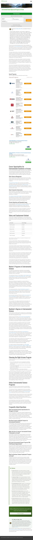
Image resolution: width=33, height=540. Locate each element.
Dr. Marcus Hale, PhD (18, 28)
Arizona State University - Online (19, 98)
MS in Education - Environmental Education (19, 124)
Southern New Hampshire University (18, 80)
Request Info (28, 83)
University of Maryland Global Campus (19, 133)
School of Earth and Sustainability (24, 316)
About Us (14, 537)
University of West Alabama (19, 104)
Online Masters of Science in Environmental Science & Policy (20, 153)
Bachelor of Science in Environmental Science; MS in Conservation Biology (19, 106)
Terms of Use (21, 537)
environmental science (18, 46)
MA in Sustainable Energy (19, 95)
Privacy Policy (11, 537)
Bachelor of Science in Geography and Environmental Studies (19, 118)
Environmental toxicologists (13, 182)
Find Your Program (20, 513)
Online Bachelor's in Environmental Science (18, 140)
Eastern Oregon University (19, 122)
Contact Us (17, 537)
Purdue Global (18, 109)
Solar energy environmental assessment (22, 204)
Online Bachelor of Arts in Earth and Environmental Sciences (19, 100)
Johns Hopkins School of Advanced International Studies (18, 91)
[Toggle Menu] (31, 1)
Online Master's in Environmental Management (19, 136)
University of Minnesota (18, 127)
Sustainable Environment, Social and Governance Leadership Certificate (19, 130)
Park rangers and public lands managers (15, 196)
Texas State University (18, 116)
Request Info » (28, 149)
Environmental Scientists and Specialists (15, 529)
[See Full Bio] (18, 526)
